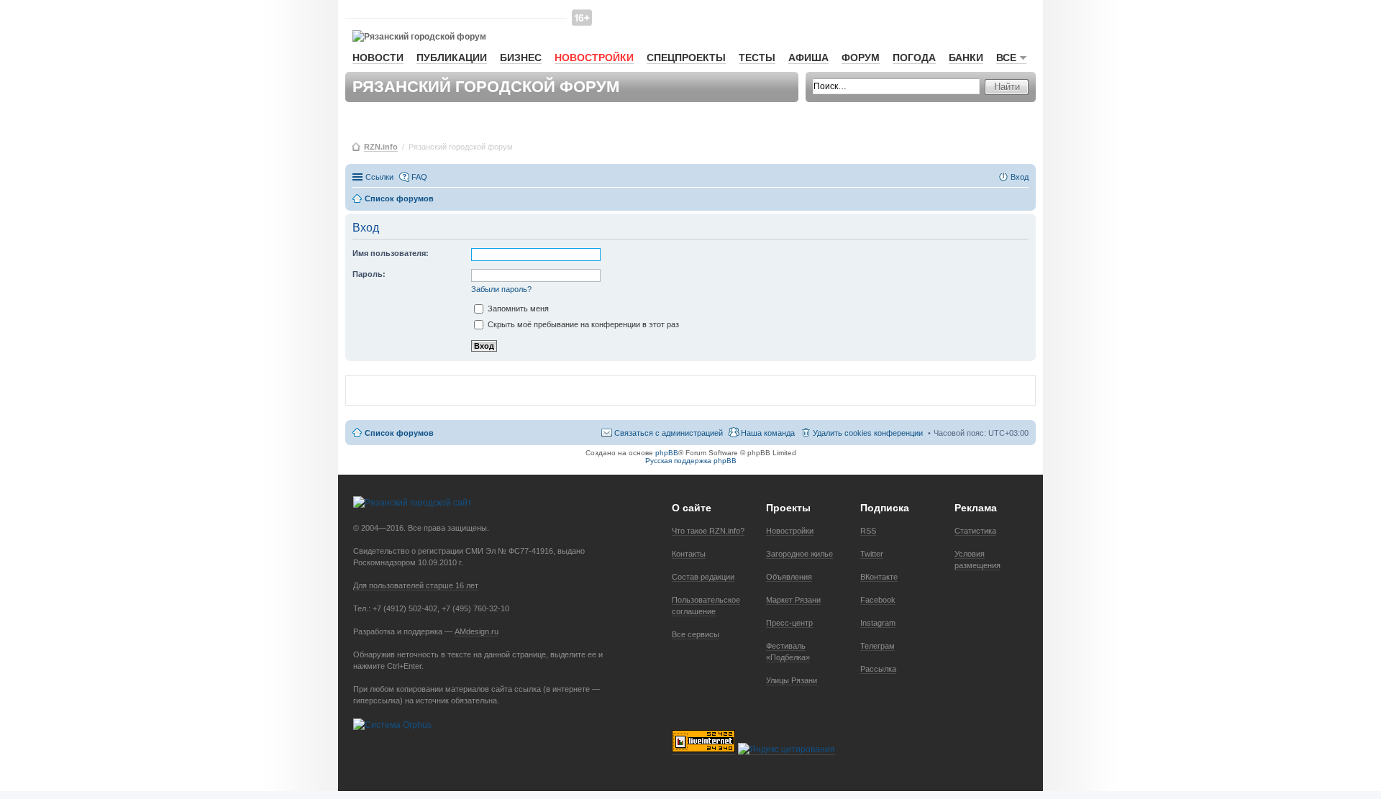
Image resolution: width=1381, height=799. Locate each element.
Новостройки (594, 57)
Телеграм (877, 646)
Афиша (808, 57)
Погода (914, 57)
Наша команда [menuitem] (768, 433)
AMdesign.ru (476, 631)
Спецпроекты (686, 57)
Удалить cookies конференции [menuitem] (868, 433)
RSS (868, 530)
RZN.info (381, 146)
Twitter (871, 553)
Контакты (689, 553)
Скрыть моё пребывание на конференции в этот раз (582, 324)
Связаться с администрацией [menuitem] (668, 433)
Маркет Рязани (793, 599)
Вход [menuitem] (1020, 177)
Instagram (877, 622)
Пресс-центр (789, 622)
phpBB (666, 453)
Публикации (451, 57)
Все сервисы (695, 634)
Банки (966, 57)
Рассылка (878, 669)
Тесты (757, 57)
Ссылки (379, 177)
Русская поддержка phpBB (691, 461)
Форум (861, 57)
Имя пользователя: (390, 253)
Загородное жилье (799, 553)
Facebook (877, 599)
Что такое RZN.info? (708, 530)
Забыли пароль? (501, 289)
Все (1006, 57)
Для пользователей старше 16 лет (415, 585)
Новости (378, 57)
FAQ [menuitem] (419, 177)
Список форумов (399, 433)
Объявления (789, 576)
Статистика (975, 530)
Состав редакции (703, 576)
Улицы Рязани (791, 680)
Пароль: (369, 274)
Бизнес (521, 57)
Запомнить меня (517, 308)
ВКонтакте (879, 576)
